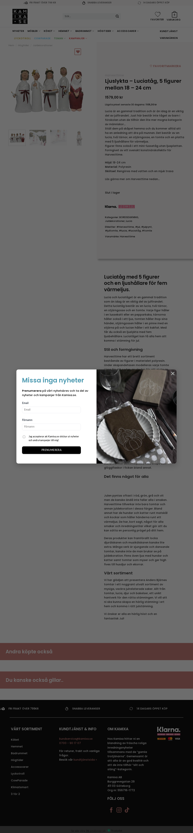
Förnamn (27, 420)
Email (25, 403)
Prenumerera (51, 450)
